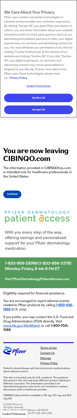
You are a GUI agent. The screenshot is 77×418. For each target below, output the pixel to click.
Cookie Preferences (14, 414)
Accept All (38, 109)
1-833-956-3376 (55, 263)
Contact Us (47, 353)
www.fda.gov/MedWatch (21, 326)
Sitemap (45, 358)
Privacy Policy (49, 363)
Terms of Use (48, 348)
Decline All (38, 98)
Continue (12, 194)
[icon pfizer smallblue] (14, 354)
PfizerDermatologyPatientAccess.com (40, 279)
